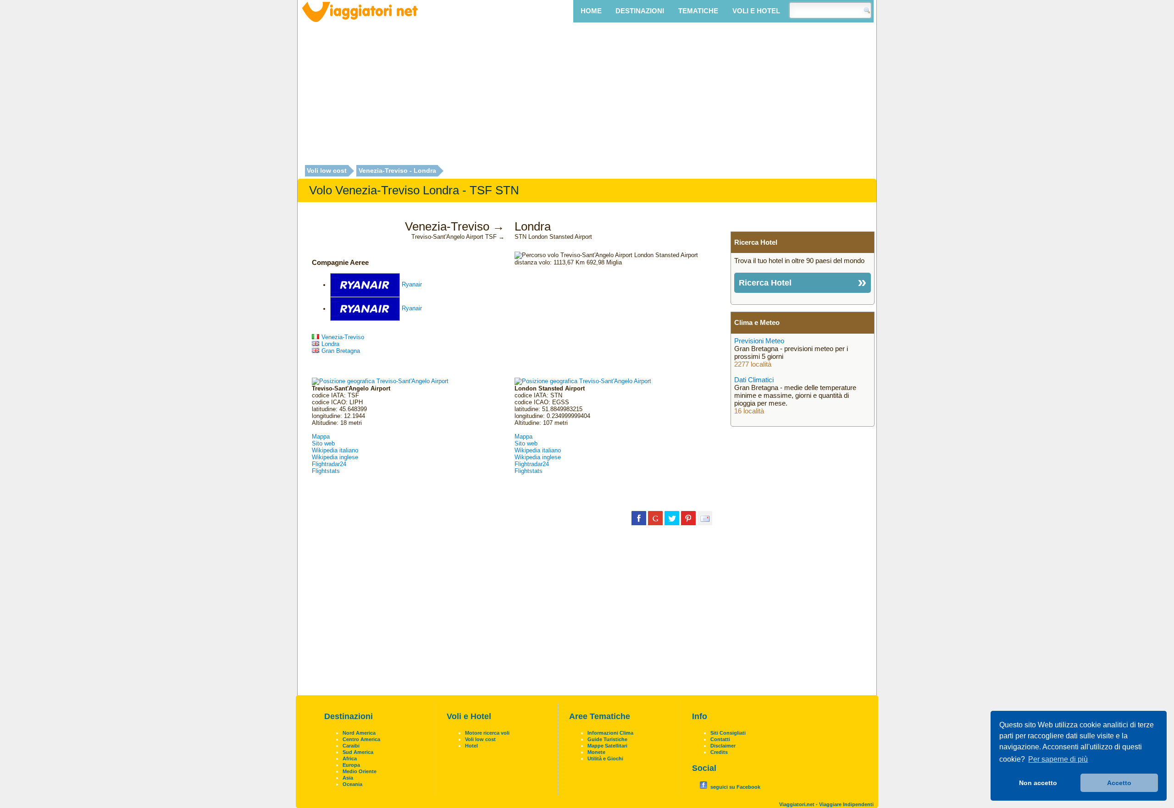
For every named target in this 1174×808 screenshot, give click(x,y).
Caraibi (351, 745)
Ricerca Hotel (765, 282)
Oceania (352, 784)
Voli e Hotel (756, 11)
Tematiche (698, 11)
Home (591, 11)
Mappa (321, 436)
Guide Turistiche (607, 739)
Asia (348, 778)
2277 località (752, 364)
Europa (351, 765)
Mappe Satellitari (607, 745)
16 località (749, 411)
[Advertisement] (587, 95)
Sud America (358, 752)
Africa (350, 758)
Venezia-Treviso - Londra (397, 171)
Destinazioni (639, 11)
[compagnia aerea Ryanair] (365, 284)
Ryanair (412, 284)
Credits (719, 752)
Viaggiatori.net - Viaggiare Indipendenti (826, 804)
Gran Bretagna (340, 350)
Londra (330, 344)
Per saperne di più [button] (1058, 759)
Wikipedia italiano (335, 450)
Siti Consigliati (728, 733)
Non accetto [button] (1038, 782)
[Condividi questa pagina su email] (705, 518)
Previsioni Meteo (759, 341)
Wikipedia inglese (335, 457)
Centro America (361, 739)
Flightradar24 (329, 464)
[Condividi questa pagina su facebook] (638, 518)
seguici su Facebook (735, 787)
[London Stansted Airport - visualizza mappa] (583, 381)
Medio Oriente (360, 771)
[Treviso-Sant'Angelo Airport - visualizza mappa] (380, 381)
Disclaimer (723, 745)
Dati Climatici (754, 380)
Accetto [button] (1119, 782)
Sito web (323, 443)
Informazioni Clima (610, 733)
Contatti (720, 739)
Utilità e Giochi (605, 758)
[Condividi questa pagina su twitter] (672, 518)
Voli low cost (327, 171)
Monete (596, 752)
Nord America (359, 733)
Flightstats (326, 470)
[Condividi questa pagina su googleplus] (655, 518)
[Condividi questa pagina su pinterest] (688, 518)
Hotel (471, 745)
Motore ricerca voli (487, 733)
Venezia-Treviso (342, 337)
